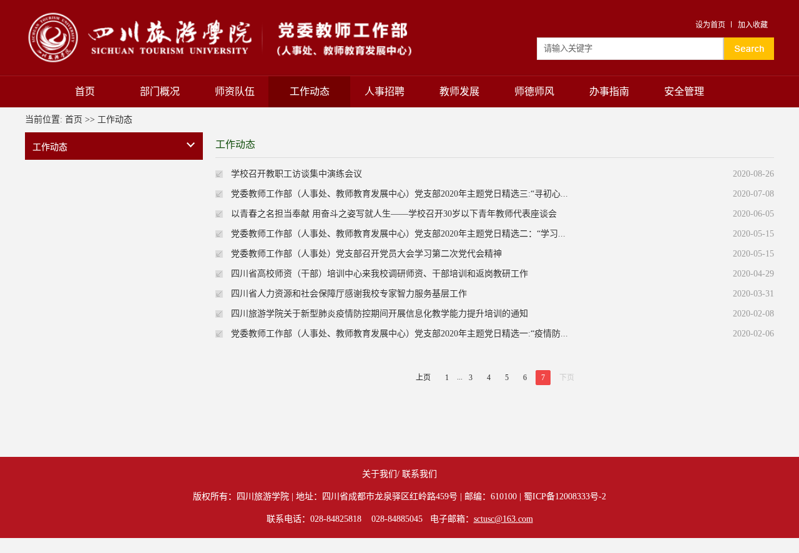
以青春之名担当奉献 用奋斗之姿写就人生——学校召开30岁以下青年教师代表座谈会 (394, 213)
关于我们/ (381, 474)
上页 (423, 377)
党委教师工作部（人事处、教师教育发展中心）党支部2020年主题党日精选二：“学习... (398, 233)
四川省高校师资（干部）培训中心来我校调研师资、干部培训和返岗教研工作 (379, 273)
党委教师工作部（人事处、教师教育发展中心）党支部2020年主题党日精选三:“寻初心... (399, 193)
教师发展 (459, 91)
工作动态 (310, 91)
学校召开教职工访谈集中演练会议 (296, 174)
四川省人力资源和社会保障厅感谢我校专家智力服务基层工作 (349, 293)
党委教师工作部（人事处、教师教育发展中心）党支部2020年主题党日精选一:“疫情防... (399, 333)
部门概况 (160, 91)
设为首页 (710, 25)
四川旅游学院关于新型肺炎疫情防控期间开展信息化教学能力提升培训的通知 (379, 313)
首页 (85, 91)
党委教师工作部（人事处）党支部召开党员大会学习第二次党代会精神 (366, 253)
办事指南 (609, 91)
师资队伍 (235, 91)
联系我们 (419, 474)
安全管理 (684, 91)
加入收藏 (753, 25)
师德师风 (534, 91)
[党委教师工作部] (231, 14)
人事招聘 (384, 91)
